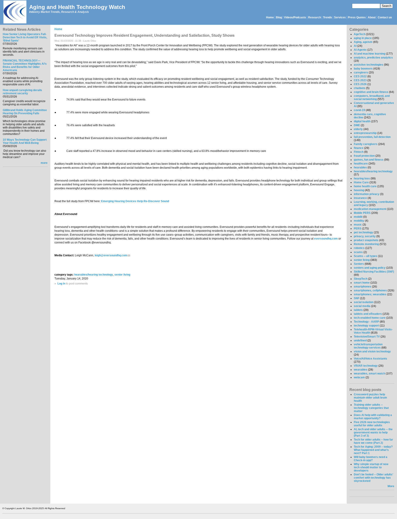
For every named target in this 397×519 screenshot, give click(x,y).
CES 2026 (360, 84)
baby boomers (363, 68)
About (372, 17)
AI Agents (360, 49)
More (391, 486)
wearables (360, 369)
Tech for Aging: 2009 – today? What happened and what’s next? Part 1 (373, 450)
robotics (359, 248)
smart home (362, 282)
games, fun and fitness (368, 159)
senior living (122, 274)
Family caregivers (365, 144)
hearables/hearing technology (93, 274)
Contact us (385, 17)
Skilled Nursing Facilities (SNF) (374, 271)
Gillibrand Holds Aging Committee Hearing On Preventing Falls (25, 112)
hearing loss (362, 178)
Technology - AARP (366, 321)
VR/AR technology (366, 365)
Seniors (359, 263)
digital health (362, 121)
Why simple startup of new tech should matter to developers (371, 467)
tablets (358, 310)
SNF (356, 298)
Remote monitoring (366, 244)
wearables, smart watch (369, 373)
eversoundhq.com (325, 238)
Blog (279, 17)
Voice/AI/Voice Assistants (370, 358)
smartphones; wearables (370, 294)
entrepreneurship (365, 133)
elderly (358, 129)
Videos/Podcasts (295, 17)
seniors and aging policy (370, 267)
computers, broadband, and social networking (372, 97)
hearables (360, 167)
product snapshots (366, 240)
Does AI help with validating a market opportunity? (373, 416)
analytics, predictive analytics (373, 57)
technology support (366, 325)
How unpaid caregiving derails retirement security (22, 92)
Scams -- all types (365, 256)
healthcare (361, 163)
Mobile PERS (362, 213)
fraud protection (364, 155)
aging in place (363, 38)
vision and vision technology (372, 351)
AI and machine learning (369, 53)
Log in (61, 283)
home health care (365, 186)
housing (359, 190)
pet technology (363, 232)
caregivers (361, 72)
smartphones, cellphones (370, 290)
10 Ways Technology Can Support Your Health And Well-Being (25, 141)
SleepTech (360, 278)
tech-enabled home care (370, 317)
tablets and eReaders (368, 313)
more (44, 163)
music (358, 224)
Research (314, 17)
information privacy (366, 194)
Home (270, 17)
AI (355, 45)
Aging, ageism (363, 42)
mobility (359, 220)
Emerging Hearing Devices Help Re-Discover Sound (135, 201)
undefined (360, 340)
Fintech (358, 151)
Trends (327, 17)
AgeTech (359, 34)
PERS (357, 228)
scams (358, 252)
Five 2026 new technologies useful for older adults (372, 424)
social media (362, 306)
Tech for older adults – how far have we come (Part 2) (373, 441)
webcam (359, 377)
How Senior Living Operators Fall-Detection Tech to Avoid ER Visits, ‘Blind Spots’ (25, 37)
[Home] (14, 12)
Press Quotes (357, 17)
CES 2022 (360, 76)
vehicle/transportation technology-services (368, 346)
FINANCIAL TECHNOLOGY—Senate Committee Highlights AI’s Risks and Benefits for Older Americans (25, 65)
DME (357, 125)
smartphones (362, 286)
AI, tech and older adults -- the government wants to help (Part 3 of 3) (373, 432)
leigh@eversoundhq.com (112, 255)
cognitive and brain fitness (371, 92)
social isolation (363, 302)
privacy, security (365, 236)
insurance (360, 198)
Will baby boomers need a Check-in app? (370, 458)
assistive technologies (368, 64)
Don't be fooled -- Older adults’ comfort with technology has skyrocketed (373, 478)
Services (340, 17)
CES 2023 (360, 80)
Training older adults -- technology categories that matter (371, 408)
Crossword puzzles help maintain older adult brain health (370, 397)
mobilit (358, 216)
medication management (370, 209)
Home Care (361, 182)
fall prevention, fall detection (372, 137)
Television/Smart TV (367, 336)
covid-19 (359, 110)
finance (358, 148)
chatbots (359, 88)
